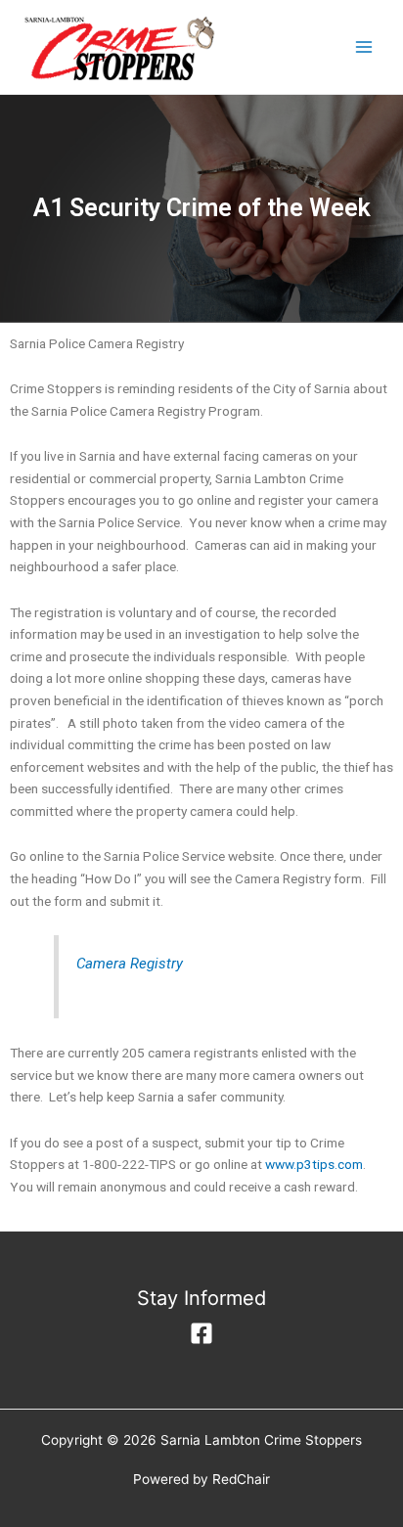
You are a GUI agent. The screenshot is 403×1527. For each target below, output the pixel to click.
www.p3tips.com (314, 1164)
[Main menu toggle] (364, 47)
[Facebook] (201, 1333)
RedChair (241, 1479)
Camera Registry (129, 963)
